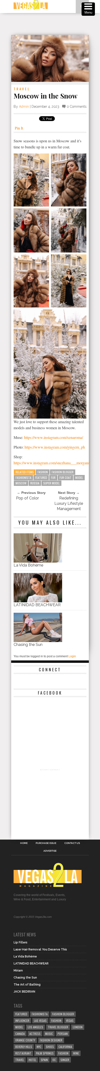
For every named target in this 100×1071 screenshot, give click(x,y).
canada (20, 1034)
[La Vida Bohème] (38, 561)
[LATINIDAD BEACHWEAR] (38, 601)
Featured (41, 477)
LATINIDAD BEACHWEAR (37, 605)
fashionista (23, 477)
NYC (39, 1047)
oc (54, 1060)
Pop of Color (27, 498)
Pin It (19, 127)
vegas (70, 1020)
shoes (50, 1047)
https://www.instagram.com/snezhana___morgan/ (51, 462)
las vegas (40, 1020)
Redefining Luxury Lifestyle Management (68, 503)
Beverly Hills (23, 1047)
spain (44, 1060)
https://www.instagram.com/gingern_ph (55, 447)
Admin (24, 106)
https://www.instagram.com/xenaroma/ (53, 437)
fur (53, 477)
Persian (63, 1034)
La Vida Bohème (28, 565)
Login (72, 656)
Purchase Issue (46, 843)
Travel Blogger (58, 1027)
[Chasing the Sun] (38, 641)
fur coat (65, 477)
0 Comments (76, 106)
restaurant (23, 1053)
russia (34, 483)
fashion (63, 1053)
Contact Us (72, 843)
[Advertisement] (55, 24)
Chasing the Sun (28, 644)
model (79, 477)
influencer (22, 1020)
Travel (22, 88)
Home (24, 843)
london (78, 1027)
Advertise (50, 851)
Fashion (43, 472)
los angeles (35, 1027)
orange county (25, 1040)
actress (35, 1034)
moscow (21, 483)
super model (51, 483)
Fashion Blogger (63, 472)
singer (64, 1060)
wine (76, 1053)
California (65, 1047)
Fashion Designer (51, 1040)
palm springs (45, 1053)
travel (19, 1060)
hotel (32, 1060)
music (49, 1034)
